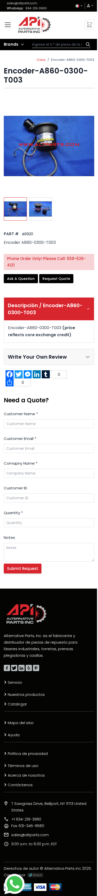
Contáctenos (20, 784)
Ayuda (14, 734)
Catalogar (17, 704)
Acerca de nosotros (26, 775)
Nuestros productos (26, 694)
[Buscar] (86, 44)
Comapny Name (20, 463)
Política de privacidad (28, 753)
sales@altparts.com (22, 3)
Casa (41, 59)
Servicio (15, 682)
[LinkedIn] (21, 668)
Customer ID (15, 488)
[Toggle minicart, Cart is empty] (89, 25)
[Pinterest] (36, 668)
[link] (88, 5)
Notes (9, 537)
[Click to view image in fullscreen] (49, 145)
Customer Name (21, 413)
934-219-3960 (36, 8)
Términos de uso (23, 765)
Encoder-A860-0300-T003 (72, 59)
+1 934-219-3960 (26, 819)
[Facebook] (7, 668)
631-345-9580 (27, 825)
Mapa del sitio (21, 722)
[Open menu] (8, 25)
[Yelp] (29, 668)
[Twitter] (14, 668)
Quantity (13, 512)
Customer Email (20, 438)
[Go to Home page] (34, 25)
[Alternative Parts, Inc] (26, 613)
